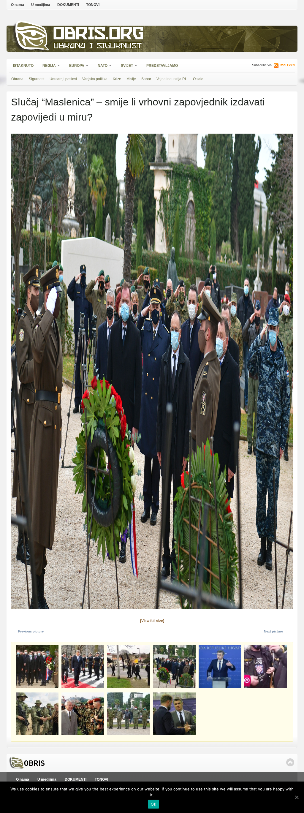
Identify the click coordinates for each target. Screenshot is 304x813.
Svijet (125, 66)
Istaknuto (23, 66)
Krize (117, 79)
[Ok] (297, 797)
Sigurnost (36, 79)
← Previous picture (29, 631)
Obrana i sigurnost (97, 46)
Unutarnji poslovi (63, 79)
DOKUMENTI (68, 5)
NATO (100, 66)
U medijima (40, 5)
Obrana (17, 79)
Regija (47, 66)
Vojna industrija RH (172, 79)
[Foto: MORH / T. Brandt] (152, 610)
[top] (290, 762)
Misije (131, 79)
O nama (17, 5)
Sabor (146, 79)
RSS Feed (287, 65)
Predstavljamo (162, 66)
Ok (153, 804)
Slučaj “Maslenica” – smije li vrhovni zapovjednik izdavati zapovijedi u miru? (138, 109)
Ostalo (198, 79)
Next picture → (275, 631)
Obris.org (98, 35)
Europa (74, 66)
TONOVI (92, 5)
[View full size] (152, 621)
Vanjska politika (94, 79)
